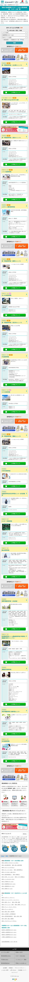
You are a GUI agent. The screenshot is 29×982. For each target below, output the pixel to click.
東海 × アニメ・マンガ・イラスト (9, 906)
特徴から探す (19, 952)
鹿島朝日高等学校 (6, 669)
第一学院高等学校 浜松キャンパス (11, 137)
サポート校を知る (20, 956)
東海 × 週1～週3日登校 (17, 865)
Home (1, 4)
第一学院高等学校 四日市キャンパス (12, 322)
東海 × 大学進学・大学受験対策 (8, 914)
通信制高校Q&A (5, 963)
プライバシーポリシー (19, 967)
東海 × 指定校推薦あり (7, 874)
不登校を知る (4, 959)
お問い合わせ (13, 970)
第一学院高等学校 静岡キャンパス (11, 261)
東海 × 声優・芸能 (16, 902)
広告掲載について (22, 970)
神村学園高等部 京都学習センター (11, 711)
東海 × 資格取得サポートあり (8, 886)
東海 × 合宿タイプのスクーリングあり (10, 862)
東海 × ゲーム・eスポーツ (7, 909)
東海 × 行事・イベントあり (8, 876)
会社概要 (5, 967)
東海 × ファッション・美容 (8, 904)
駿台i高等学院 (5, 550)
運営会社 (24, 833)
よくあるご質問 (4, 970)
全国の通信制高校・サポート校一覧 (9, 941)
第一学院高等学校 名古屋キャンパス (12, 65)
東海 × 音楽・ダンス (6, 902)
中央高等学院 (5, 356)
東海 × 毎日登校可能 (6, 865)
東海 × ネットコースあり (7, 869)
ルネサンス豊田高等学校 (8, 207)
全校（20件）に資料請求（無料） (22, 50)
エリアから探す (5, 952)
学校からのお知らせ (21, 963)
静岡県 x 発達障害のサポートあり (9, 932)
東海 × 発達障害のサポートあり (8, 883)
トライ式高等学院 (6, 171)
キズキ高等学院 (6, 392)
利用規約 (11, 967)
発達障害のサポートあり (13, 4)
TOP (15, 949)
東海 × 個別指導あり (18, 869)
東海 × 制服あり (16, 874)
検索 (14, 42)
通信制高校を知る (6, 956)
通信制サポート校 (15, 39)
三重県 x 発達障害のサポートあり (9, 937)
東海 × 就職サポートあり (7, 888)
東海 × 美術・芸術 (18, 916)
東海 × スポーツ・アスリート (8, 897)
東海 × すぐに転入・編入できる (8, 872)
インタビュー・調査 (21, 959)
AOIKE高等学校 (6, 470)
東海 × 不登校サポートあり (8, 881)
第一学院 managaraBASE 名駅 (10, 99)
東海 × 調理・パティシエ (20, 904)
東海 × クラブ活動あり (20, 876)
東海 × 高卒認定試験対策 (7, 916)
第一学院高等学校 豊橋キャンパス (11, 436)
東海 (5, 4)
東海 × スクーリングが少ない (8, 867)
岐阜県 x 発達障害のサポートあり (9, 929)
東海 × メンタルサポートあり (8, 879)
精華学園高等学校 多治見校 (9, 601)
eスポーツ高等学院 (7, 521)
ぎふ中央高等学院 (6, 295)
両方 (23, 39)
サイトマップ (14, 972)
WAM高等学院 (5, 741)
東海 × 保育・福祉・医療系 (8, 918)
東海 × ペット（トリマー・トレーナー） (10, 899)
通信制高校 (6, 39)
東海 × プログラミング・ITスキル (9, 921)
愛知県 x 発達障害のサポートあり (9, 934)
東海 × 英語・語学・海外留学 (8, 911)
